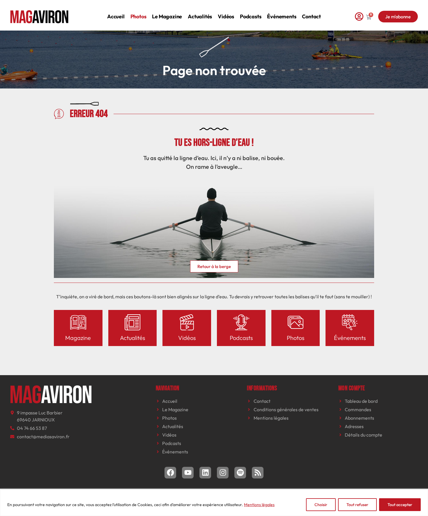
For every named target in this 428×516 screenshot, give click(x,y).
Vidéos (226, 16)
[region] (214, 503)
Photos (138, 16)
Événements (281, 16)
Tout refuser (357, 504)
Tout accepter (400, 504)
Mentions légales (259, 504)
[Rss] (257, 472)
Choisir (320, 504)
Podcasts (250, 16)
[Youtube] (188, 472)
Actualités (200, 16)
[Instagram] (223, 472)
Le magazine (167, 16)
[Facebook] (170, 472)
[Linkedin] (205, 472)
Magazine (78, 337)
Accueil (116, 16)
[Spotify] (240, 472)
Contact (311, 16)
